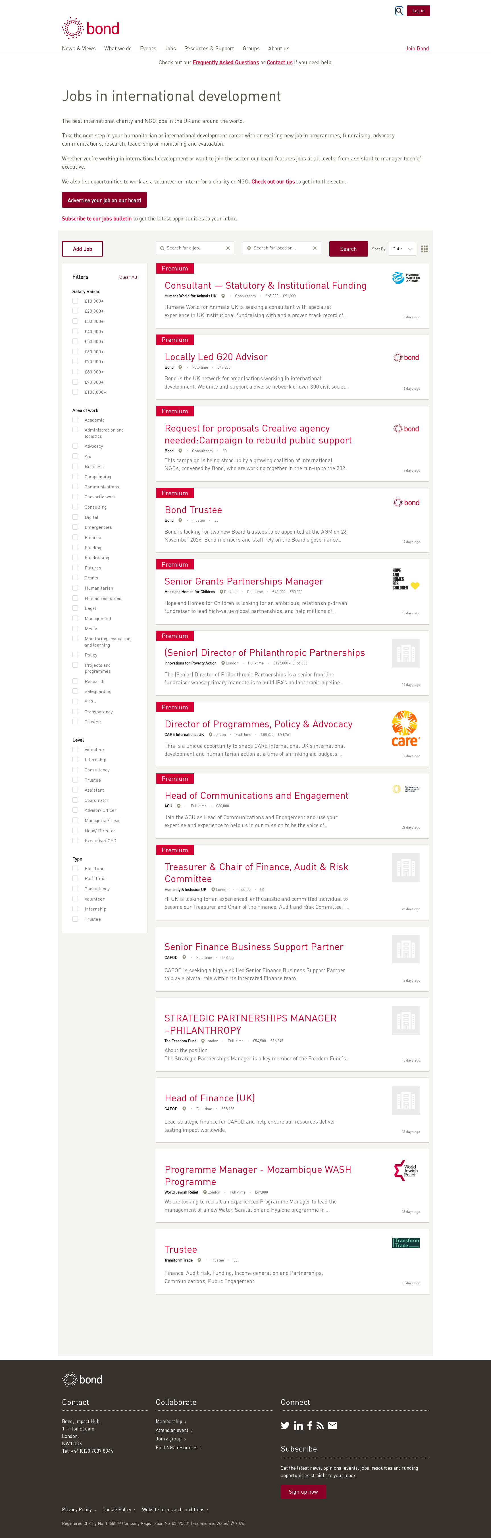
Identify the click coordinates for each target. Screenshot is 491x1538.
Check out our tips (273, 181)
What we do (118, 48)
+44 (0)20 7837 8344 (92, 1451)
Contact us (280, 62)
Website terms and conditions (173, 1509)
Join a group (169, 1439)
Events (148, 48)
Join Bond (417, 48)
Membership (169, 1421)
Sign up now (303, 1491)
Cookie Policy (117, 1509)
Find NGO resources (176, 1447)
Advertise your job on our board (104, 200)
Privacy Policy (77, 1509)
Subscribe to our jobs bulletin (97, 218)
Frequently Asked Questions (226, 62)
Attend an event (172, 1430)
